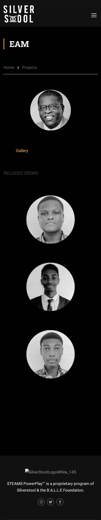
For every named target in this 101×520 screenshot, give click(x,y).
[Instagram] (41, 501)
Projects (29, 67)
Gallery (22, 150)
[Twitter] (50, 501)
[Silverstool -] (19, 14)
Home (9, 67)
